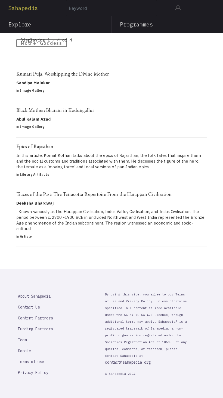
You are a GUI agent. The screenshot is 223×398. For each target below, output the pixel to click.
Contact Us (29, 307)
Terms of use (31, 361)
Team (22, 339)
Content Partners (35, 318)
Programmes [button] (136, 24)
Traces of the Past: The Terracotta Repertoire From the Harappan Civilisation (94, 194)
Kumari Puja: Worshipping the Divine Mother (62, 74)
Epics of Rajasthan (34, 146)
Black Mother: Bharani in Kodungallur (55, 110)
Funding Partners (35, 329)
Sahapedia (23, 8)
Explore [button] (20, 24)
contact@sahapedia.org (128, 362)
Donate (24, 350)
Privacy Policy (33, 372)
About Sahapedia (34, 296)
